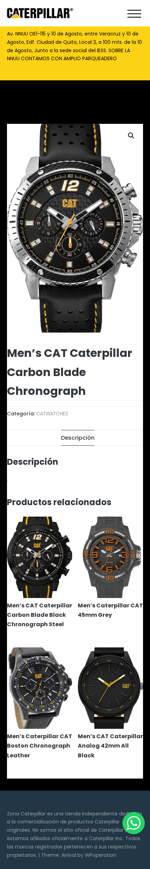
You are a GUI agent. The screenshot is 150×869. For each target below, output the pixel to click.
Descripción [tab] (78, 438)
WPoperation (100, 855)
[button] (131, 135)
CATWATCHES (52, 413)
